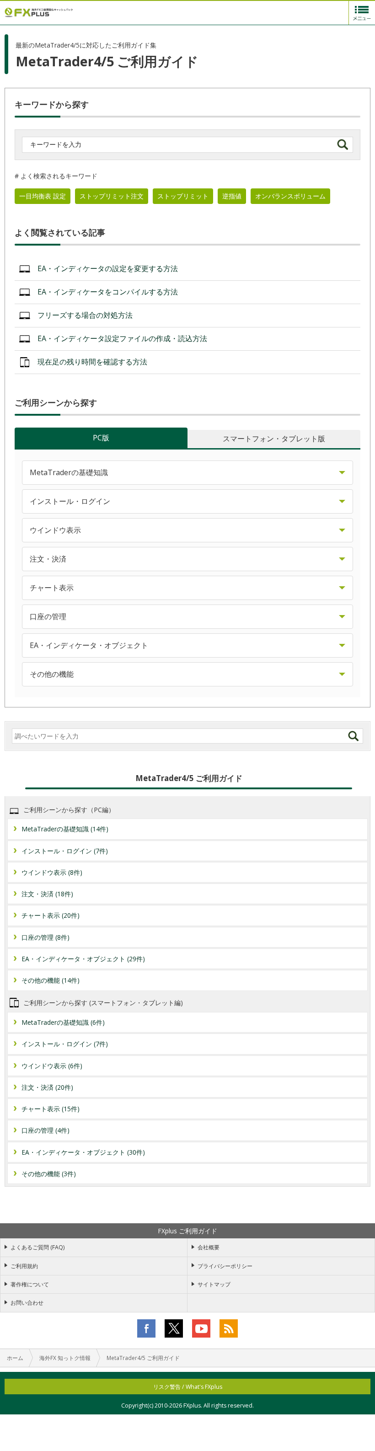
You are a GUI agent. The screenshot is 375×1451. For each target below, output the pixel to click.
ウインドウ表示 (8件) (51, 872)
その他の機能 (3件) (48, 1173)
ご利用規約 (24, 1266)
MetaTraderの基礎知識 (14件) (64, 829)
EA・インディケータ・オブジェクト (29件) (83, 958)
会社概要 (209, 1247)
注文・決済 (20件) (47, 1087)
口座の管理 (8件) (45, 937)
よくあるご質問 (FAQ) (37, 1247)
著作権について (30, 1284)
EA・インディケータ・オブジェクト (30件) (83, 1152)
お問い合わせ (27, 1302)
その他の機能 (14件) (50, 980)
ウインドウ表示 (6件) (51, 1065)
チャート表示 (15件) (50, 1108)
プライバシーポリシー (225, 1266)
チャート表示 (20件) (50, 915)
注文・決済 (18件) (47, 893)
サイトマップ (214, 1284)
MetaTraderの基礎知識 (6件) (63, 1022)
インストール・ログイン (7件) (64, 850)
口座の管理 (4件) (45, 1130)
